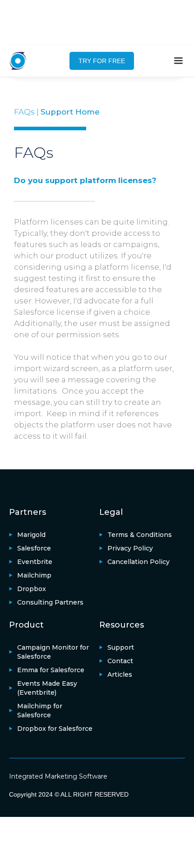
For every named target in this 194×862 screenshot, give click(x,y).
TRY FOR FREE (102, 60)
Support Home (70, 111)
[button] (178, 61)
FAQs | (27, 111)
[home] (22, 61)
